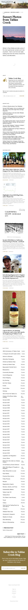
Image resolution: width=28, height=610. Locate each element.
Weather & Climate (15, 12)
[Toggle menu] (26, 2)
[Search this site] (23, 2)
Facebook (14, 591)
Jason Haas (6, 12)
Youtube (14, 596)
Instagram (14, 593)
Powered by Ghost (14, 601)
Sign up (14, 589)
